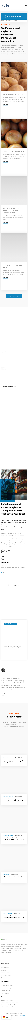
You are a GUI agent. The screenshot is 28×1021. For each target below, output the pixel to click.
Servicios (3, 970)
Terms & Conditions (10, 1013)
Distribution (6, 758)
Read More (5, 104)
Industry (5, 797)
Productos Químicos (6, 975)
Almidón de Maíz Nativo (7, 985)
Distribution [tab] (11, 614)
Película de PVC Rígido (6, 988)
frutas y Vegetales (5, 972)
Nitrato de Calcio (5, 993)
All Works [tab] (3, 614)
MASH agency (22, 1015)
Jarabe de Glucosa (5, 990)
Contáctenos (4, 978)
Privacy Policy (19, 1013)
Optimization (13, 624)
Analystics (7, 624)
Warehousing (10, 797)
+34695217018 (10, 1000)
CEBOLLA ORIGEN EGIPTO (13, 152)
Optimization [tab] (4, 617)
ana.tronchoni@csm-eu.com (11, 1002)
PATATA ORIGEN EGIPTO (13, 95)
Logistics (11, 758)
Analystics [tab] (19, 617)
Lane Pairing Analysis (12, 647)
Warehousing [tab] (19, 614)
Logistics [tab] (12, 617)
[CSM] (6, 5)
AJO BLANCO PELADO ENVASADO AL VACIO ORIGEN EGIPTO (12, 211)
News (8, 875)
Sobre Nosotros (5, 967)
